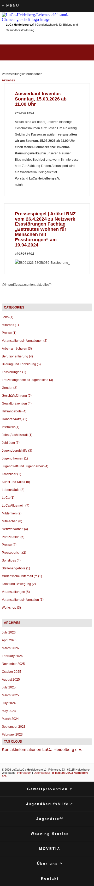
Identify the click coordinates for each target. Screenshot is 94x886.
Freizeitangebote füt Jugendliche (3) (27, 380)
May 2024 (9, 711)
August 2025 (11, 679)
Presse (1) (9, 333)
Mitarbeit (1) (10, 325)
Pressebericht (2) (14, 552)
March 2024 (10, 719)
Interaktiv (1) (10, 427)
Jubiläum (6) (11, 443)
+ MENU (11, 6)
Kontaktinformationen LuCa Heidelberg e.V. (42, 749)
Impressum (24, 772)
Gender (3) (9, 388)
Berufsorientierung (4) (17, 356)
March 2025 (10, 695)
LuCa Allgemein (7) (15, 505)
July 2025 (9, 687)
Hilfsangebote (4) (14, 411)
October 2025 (11, 672)
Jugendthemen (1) (15, 458)
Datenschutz (42, 772)
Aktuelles (8, 80)
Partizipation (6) (13, 537)
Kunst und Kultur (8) (16, 482)
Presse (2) (9, 545)
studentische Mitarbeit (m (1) (22, 576)
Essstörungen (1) (14, 372)
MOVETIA (49, 849)
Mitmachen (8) (12, 521)
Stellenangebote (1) (16, 568)
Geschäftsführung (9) (17, 395)
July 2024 (9, 703)
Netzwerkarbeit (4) (15, 529)
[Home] (47, 17)
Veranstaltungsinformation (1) (23, 600)
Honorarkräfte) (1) (14, 419)
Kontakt (50, 879)
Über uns (50, 863)
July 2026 (9, 632)
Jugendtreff (49, 819)
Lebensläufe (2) (13, 490)
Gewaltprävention (50, 789)
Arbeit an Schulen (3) (17, 348)
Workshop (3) (11, 607)
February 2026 (12, 656)
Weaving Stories (50, 834)
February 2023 (12, 734)
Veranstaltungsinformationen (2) (24, 341)
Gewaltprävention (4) (17, 403)
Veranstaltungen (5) (16, 592)
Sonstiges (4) (11, 560)
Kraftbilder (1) (11, 474)
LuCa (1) (8, 498)
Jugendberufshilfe (49, 804)
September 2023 (14, 726)
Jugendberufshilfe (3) (17, 450)
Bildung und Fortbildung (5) (21, 364)
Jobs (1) (7, 317)
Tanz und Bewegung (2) (19, 584)
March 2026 (10, 648)
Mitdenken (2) (11, 513)
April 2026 (9, 640)
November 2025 (13, 664)
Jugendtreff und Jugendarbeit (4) (25, 466)
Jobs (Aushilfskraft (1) (17, 435)
